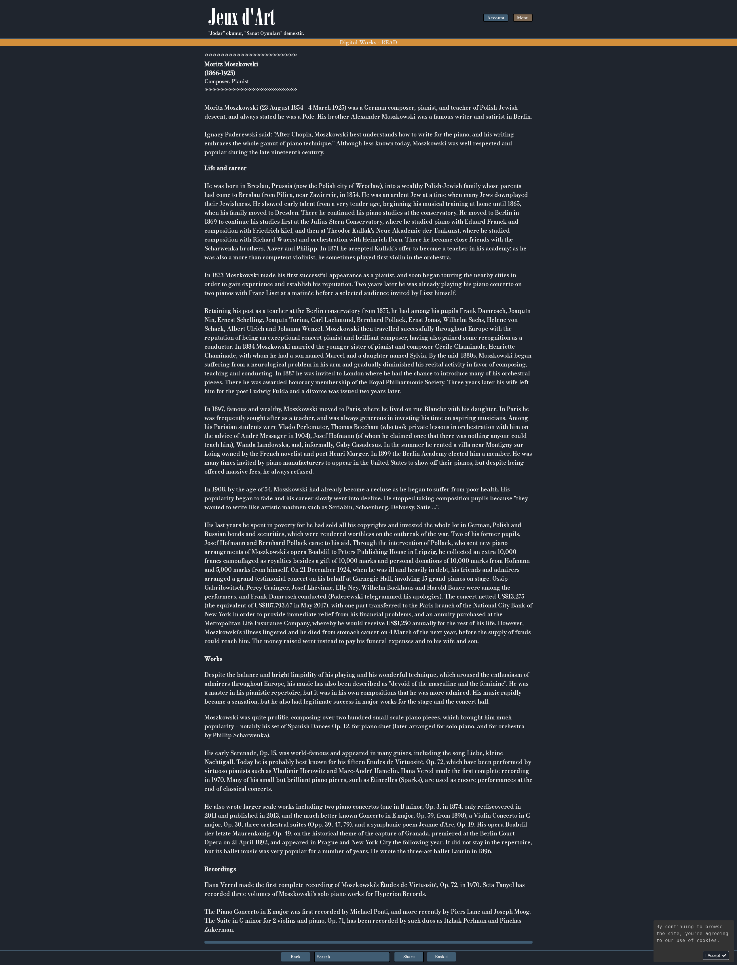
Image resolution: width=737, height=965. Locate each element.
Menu (523, 17)
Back (296, 956)
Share (409, 956)
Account (495, 17)
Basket (441, 956)
